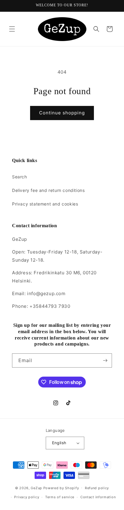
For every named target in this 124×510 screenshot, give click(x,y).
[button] (12, 29)
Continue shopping (62, 113)
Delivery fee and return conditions (48, 190)
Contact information (98, 497)
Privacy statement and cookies (45, 203)
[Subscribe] (105, 360)
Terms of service (59, 497)
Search (19, 176)
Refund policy (97, 488)
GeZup (36, 488)
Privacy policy (26, 497)
